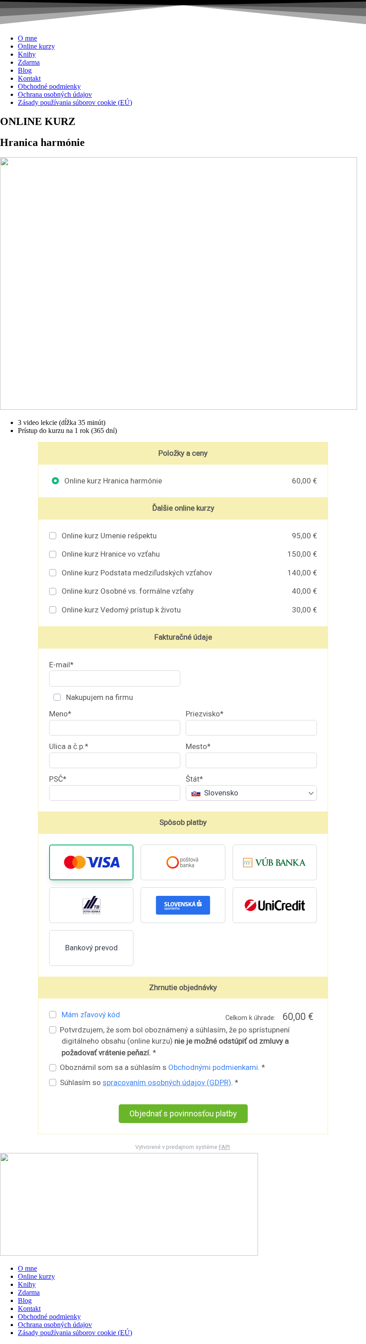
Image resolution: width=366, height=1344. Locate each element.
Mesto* (198, 746)
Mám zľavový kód (91, 1014)
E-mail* (61, 664)
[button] (91, 862)
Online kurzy (36, 46)
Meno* (60, 713)
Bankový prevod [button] (91, 947)
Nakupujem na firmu (98, 697)
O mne (27, 38)
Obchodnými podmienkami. (214, 1067)
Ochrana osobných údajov (55, 94)
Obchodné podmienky (49, 86)
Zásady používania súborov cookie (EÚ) (75, 102)
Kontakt (29, 78)
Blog (25, 70)
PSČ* (58, 778)
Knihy (27, 54)
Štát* (194, 778)
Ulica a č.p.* (68, 746)
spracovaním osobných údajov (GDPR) (167, 1082)
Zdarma (29, 62)
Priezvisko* (205, 713)
